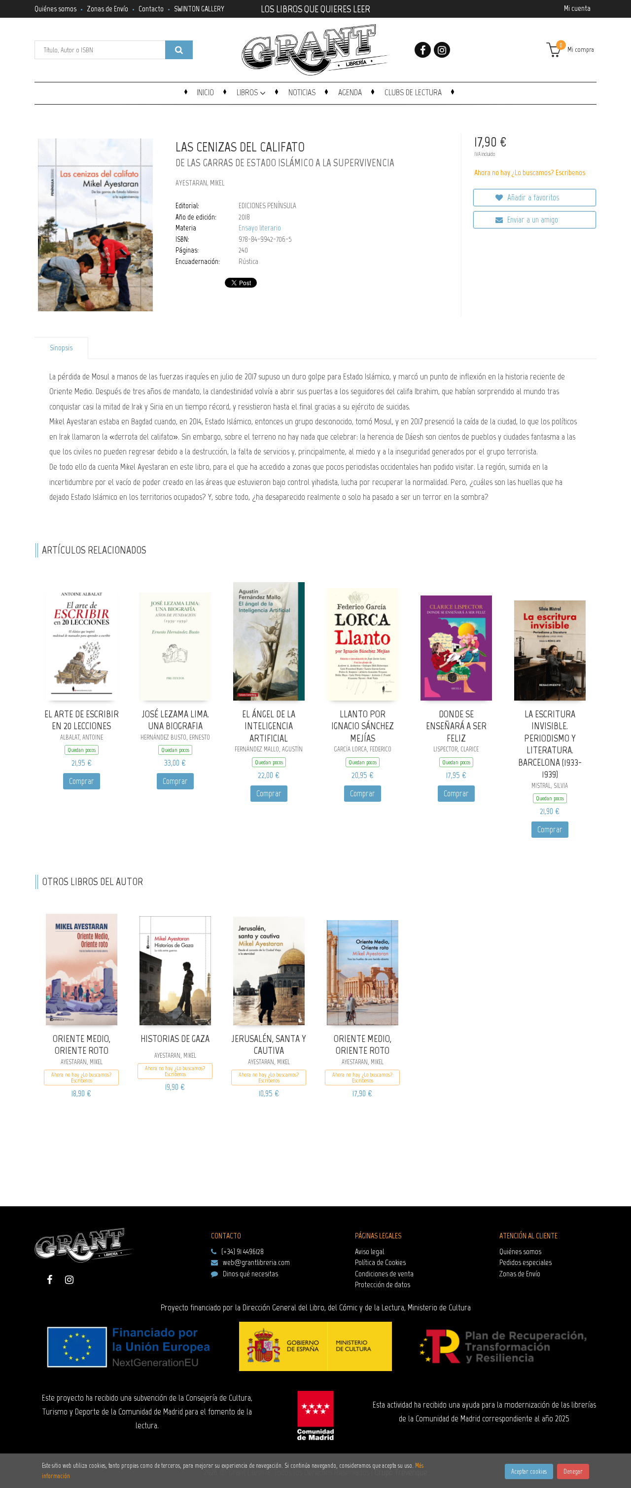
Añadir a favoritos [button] (532, 197)
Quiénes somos (55, 8)
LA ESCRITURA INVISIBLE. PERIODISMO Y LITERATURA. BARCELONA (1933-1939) (550, 744)
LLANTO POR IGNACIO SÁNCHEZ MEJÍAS (362, 726)
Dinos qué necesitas (250, 1273)
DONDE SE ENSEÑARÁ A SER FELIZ (456, 726)
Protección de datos (382, 1284)
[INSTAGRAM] (442, 50)
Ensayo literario (260, 227)
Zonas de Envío (107, 8)
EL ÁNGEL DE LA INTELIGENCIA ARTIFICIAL (268, 726)
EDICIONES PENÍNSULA (267, 205)
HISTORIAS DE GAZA (175, 1038)
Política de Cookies (380, 1262)
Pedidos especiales (525, 1262)
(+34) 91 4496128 (242, 1251)
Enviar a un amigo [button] (531, 219)
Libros (248, 92)
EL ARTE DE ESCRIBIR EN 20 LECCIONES (81, 720)
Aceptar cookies (529, 1471)
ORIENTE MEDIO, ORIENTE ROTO (81, 1045)
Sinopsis (61, 347)
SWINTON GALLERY (199, 8)
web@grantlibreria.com (256, 1262)
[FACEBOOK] (423, 50)
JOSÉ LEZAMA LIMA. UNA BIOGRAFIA (175, 720)
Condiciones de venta (384, 1273)
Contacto (151, 8)
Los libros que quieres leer (315, 8)
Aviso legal (369, 1251)
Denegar (573, 1471)
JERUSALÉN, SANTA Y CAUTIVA (268, 1045)
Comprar (81, 781)
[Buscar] (179, 49)
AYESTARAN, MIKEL (199, 183)
